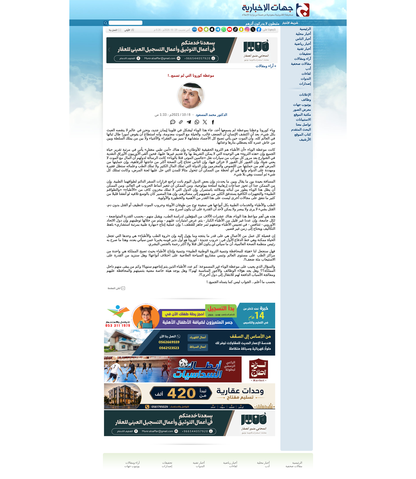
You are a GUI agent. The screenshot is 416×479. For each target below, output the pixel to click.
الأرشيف (305, 139)
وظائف (306, 99)
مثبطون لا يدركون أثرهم (262, 23)
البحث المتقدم (301, 129)
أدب (308, 68)
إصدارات (305, 83)
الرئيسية (305, 29)
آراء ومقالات (302, 58)
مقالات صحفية (301, 63)
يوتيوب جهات (302, 104)
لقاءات (306, 73)
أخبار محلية (303, 34)
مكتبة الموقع (302, 114)
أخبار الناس (303, 38)
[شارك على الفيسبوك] (212, 124)
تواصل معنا (303, 124)
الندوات (306, 78)
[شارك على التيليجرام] (188, 124)
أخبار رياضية (302, 43)
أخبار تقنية (304, 48)
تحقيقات (305, 53)
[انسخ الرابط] (180, 124)
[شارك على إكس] (204, 124)
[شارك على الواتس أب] (196, 124)
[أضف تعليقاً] (172, 124)
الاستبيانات (303, 119)
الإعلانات (305, 94)
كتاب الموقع (302, 134)
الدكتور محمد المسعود (211, 115)
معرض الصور (302, 109)
